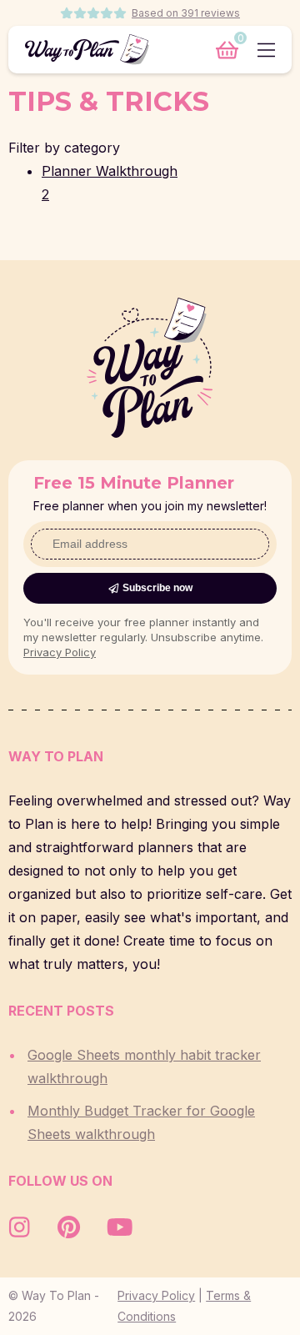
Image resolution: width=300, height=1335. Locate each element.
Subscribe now (157, 588)
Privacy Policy (59, 652)
